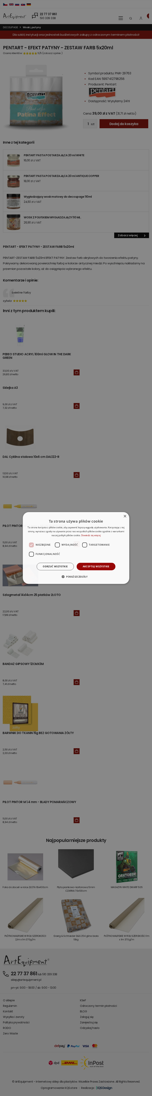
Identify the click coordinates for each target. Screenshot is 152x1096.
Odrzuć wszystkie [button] (55, 566)
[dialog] (76, 548)
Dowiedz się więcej (91, 535)
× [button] (124, 516)
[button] (76, 576)
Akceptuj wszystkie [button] (96, 566)
